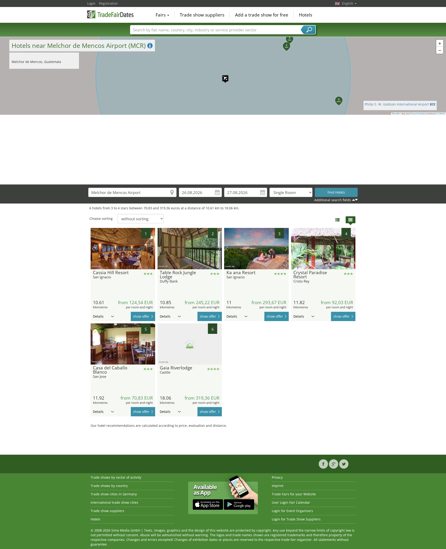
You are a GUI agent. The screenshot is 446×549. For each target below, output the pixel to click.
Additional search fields (332, 200)
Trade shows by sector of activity (116, 477)
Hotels (305, 15)
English (348, 3)
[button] (223, 76)
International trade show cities (114, 502)
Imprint (277, 485)
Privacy (277, 477)
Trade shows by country (109, 485)
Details (98, 316)
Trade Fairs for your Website (294, 494)
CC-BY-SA (441, 113)
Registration (108, 3)
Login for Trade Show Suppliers (296, 519)
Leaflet (397, 113)
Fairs (161, 15)
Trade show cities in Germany (114, 494)
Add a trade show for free (261, 15)
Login (91, 3)
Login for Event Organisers (292, 511)
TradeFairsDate (110, 14)
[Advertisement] (223, 149)
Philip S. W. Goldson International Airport (400, 104)
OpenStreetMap (418, 113)
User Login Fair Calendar (291, 502)
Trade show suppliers (202, 15)
